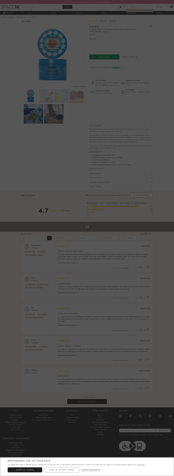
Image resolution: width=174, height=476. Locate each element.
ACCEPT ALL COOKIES (25, 470)
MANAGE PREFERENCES (91, 470)
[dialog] (87, 466)
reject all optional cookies (62, 470)
